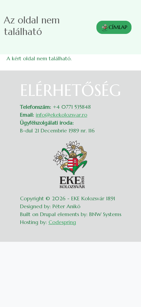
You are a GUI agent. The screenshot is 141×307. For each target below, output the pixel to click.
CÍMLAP (118, 27)
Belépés (128, 85)
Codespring (62, 222)
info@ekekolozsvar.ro (61, 114)
